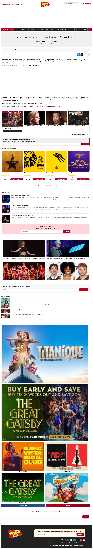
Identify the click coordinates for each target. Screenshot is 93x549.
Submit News (65, 542)
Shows (27, 29)
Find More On (44, 186)
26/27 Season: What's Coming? (17, 4)
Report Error (82, 543)
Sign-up (82, 3)
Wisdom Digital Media (63, 545)
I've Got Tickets (16, 179)
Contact (54, 542)
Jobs (42, 29)
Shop (52, 29)
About (50, 542)
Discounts (68, 505)
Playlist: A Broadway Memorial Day (20, 195)
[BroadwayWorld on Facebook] (68, 539)
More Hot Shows (23, 505)
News (23, 29)
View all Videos (5, 320)
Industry (33, 29)
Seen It (5, 179)
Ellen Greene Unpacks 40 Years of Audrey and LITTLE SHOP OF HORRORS (28, 309)
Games (57, 29)
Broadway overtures (34, 106)
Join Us (59, 542)
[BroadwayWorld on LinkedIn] (74, 539)
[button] (90, 29)
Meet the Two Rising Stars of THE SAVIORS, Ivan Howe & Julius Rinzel (27, 314)
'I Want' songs (45, 106)
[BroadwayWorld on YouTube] (84, 539)
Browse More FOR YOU (78, 134)
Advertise (45, 542)
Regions (71, 542)
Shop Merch (6, 4)
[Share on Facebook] (78, 54)
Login (85, 29)
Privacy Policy (81, 545)
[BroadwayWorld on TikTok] (77, 539)
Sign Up (80, 534)
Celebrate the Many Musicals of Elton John (22, 215)
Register (78, 29)
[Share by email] (88, 54)
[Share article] (85, 54)
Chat (38, 29)
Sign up (85, 517)
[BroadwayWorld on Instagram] (71, 539)
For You (8, 109)
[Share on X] (82, 54)
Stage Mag (63, 29)
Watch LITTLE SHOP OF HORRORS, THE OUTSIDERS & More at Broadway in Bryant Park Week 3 (33, 299)
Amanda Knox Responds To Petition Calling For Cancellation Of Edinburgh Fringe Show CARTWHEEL (35, 304)
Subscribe (83, 290)
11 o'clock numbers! (56, 106)
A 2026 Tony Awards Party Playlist (19, 205)
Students (47, 29)
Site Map (76, 542)
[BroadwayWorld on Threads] (80, 539)
